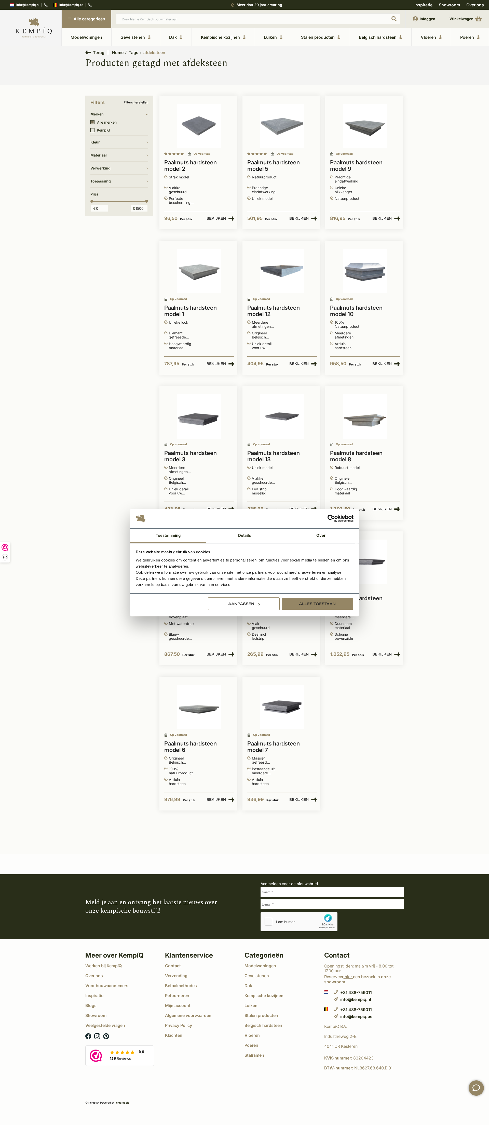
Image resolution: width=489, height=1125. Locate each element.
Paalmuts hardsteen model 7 (273, 746)
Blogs (91, 1005)
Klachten (173, 1035)
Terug (98, 52)
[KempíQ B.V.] (364, 1026)
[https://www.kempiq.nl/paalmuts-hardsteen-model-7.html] (282, 707)
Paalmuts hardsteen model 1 (190, 311)
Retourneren (177, 995)
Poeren (467, 37)
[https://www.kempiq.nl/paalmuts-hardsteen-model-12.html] (282, 271)
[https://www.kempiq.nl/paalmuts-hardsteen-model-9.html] (365, 126)
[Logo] (34, 28)
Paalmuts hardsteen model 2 (190, 165)
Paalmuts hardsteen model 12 (273, 311)
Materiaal (98, 155)
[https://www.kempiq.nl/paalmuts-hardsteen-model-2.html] (199, 126)
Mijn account (178, 1005)
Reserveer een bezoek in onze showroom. (357, 979)
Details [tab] (244, 535)
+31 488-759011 (356, 992)
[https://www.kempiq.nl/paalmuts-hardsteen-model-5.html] (282, 126)
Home (118, 52)
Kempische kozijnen (220, 37)
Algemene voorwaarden (188, 1015)
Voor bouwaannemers (106, 985)
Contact (173, 965)
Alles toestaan (317, 603)
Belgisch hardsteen (378, 37)
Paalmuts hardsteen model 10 (356, 311)
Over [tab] (320, 535)
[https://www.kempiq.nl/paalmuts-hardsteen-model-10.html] (365, 271)
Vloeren (428, 37)
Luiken (270, 37)
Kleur (95, 142)
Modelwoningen (86, 37)
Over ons (475, 4)
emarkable (122, 1102)
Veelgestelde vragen (105, 1025)
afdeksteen (154, 52)
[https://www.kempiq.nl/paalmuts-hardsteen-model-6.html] (199, 707)
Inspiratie (423, 4)
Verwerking (100, 168)
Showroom (449, 4)
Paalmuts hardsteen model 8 (356, 456)
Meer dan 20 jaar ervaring (259, 5)
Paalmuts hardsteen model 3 (190, 456)
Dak (173, 37)
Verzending (176, 975)
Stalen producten (318, 37)
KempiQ (103, 130)
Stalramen (254, 1055)
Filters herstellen (136, 102)
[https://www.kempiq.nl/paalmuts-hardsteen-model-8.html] (365, 416)
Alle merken (107, 122)
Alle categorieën (89, 18)
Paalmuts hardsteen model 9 (356, 165)
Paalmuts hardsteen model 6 (190, 746)
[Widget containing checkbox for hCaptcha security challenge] (299, 921)
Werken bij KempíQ (103, 965)
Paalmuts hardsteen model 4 (356, 601)
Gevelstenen (132, 37)
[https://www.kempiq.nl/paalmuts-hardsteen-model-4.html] (365, 562)
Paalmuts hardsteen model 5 (273, 165)
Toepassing (100, 181)
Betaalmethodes (181, 985)
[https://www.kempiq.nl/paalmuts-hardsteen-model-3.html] (199, 416)
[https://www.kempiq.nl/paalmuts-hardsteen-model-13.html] (282, 416)
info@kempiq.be (71, 5)
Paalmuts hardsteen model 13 (273, 456)
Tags (133, 52)
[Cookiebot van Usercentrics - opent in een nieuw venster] (331, 518)
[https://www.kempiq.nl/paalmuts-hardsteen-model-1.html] (199, 271)
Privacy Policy (178, 1025)
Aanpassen (241, 603)
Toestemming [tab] (168, 535)
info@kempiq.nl (27, 5)
